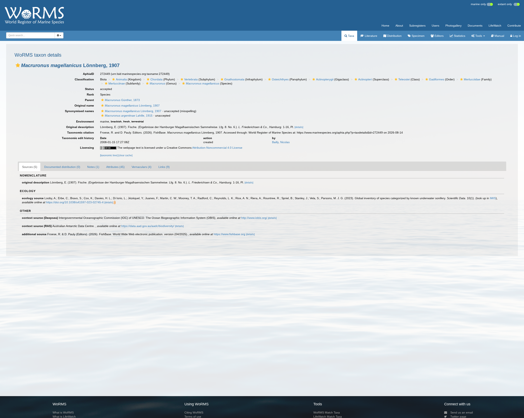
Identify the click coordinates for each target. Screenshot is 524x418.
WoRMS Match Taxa (326, 412)
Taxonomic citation (80, 132)
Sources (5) (29, 167)
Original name (84, 105)
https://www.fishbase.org (229, 234)
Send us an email (461, 412)
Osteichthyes (280, 79)
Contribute (514, 25)
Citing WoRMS (193, 412)
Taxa (350, 35)
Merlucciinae (116, 83)
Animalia (121, 79)
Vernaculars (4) (141, 167)
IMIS (493, 198)
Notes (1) (93, 167)
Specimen (418, 35)
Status (89, 89)
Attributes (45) (115, 167)
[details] (299, 127)
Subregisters (417, 25)
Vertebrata (191, 79)
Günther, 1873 (122, 100)
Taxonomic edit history (78, 138)
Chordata (156, 79)
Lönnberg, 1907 (132, 105)
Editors (439, 35)
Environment (85, 121)
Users (435, 25)
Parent (89, 100)
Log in (516, 35)
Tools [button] (478, 35)
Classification (84, 79)
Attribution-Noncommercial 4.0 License (217, 147)
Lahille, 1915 (128, 115)
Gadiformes (436, 79)
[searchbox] (29, 35)
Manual (499, 35)
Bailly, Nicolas (281, 142)
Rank (90, 94)
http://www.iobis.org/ (254, 217)
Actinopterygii (324, 79)
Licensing (87, 147)
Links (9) (164, 167)
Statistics (459, 35)
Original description (80, 127)
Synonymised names (79, 111)
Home (385, 25)
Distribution (394, 35)
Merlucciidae (472, 79)
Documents (475, 25)
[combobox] (30, 35)
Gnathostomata (234, 79)
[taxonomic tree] (109, 155)
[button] (18, 65)
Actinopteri (365, 79)
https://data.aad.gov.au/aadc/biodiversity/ (147, 226)
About (399, 25)
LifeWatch (495, 25)
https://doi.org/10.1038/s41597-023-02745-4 (75, 202)
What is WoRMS (63, 412)
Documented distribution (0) (62, 167)
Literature (370, 35)
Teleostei (404, 79)
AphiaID (88, 73)
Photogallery (453, 25)
